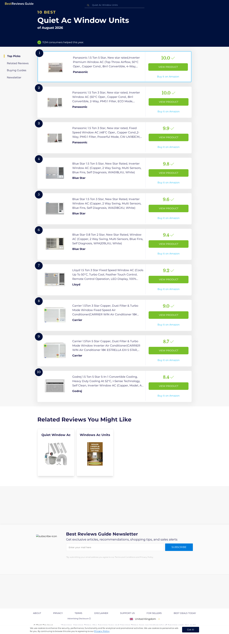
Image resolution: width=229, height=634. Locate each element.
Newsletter (14, 77)
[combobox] (114, 5)
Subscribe (179, 547)
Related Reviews (18, 63)
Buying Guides (16, 70)
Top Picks (13, 56)
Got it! (190, 629)
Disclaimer (101, 613)
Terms (78, 613)
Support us (127, 613)
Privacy (58, 613)
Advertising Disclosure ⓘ (79, 618)
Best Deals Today (185, 613)
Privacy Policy (102, 631)
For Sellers (154, 613)
